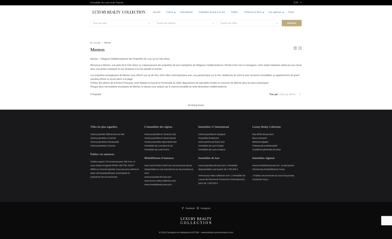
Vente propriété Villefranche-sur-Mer (107, 134)
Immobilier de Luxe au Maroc (211, 149)
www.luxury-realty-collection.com (160, 181)
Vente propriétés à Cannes (102, 146)
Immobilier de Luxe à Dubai (211, 146)
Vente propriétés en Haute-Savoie (160, 138)
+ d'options (99, 32)
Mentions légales (260, 142)
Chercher (291, 23)
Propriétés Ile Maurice (208, 138)
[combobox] (121, 23)
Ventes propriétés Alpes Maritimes (160, 142)
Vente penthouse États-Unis (211, 142)
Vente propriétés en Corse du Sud (160, 134)
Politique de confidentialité (264, 146)
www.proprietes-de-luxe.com (157, 177)
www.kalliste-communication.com (217, 232)
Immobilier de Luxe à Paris (156, 149)
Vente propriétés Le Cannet (103, 138)
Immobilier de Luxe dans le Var (158, 146)
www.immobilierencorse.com (158, 184)
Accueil (97, 43)
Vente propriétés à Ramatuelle (104, 142)
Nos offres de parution (263, 134)
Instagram (205, 208)
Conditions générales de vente (266, 149)
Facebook (190, 208)
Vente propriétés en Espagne (211, 134)
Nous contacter (259, 138)
